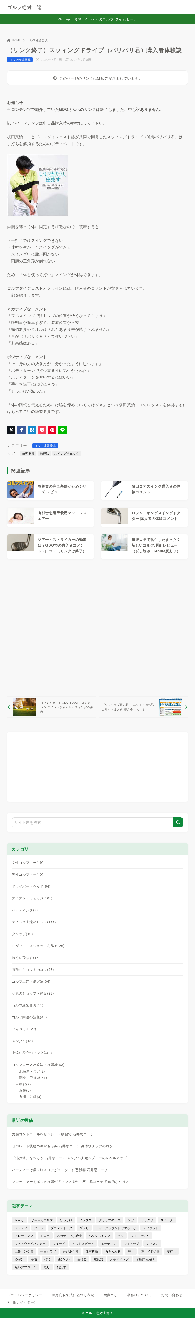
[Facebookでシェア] (21, 430)
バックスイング (99, 1235)
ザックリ (147, 1220)
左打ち (171, 1251)
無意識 (98, 1259)
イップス (85, 1220)
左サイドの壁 (150, 1251)
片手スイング (119, 1259)
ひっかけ (66, 1220)
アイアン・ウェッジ (32, 898)
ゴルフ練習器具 (37, 40)
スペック (167, 1220)
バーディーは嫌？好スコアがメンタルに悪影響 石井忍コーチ (60, 1169)
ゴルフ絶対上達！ (27, 7)
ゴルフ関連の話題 (29, 1017)
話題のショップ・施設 (33, 993)
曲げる (82, 1259)
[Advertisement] (97, 628)
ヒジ (120, 1235)
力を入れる (113, 1251)
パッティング (26, 910)
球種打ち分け (145, 1259)
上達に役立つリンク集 (32, 1052)
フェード (59, 1243)
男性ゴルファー (28, 874)
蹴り (47, 1267)
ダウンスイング (61, 1227)
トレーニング (24, 1235)
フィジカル (24, 1028)
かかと (19, 1220)
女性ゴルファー (28, 862)
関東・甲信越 (33, 1077)
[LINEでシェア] (62, 430)
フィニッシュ (140, 1235)
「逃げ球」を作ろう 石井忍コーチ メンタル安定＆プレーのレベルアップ (69, 1157)
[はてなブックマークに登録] (32, 430)
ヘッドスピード (83, 1243)
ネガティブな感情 (69, 1235)
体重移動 (92, 1251)
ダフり (84, 1227)
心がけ (19, 1259)
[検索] (178, 822)
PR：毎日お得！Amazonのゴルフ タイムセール (98, 18)
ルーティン (109, 1243)
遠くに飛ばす (26, 957)
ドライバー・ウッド (31, 886)
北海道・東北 (32, 1071)
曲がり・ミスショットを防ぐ (38, 945)
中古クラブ (48, 1251)
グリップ (22, 933)
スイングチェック (66, 453)
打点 (47, 1259)
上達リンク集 (24, 1251)
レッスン (152, 1243)
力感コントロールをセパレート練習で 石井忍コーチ (53, 1134)
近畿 (25, 1090)
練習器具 (28, 453)
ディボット (151, 1227)
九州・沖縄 (30, 1096)
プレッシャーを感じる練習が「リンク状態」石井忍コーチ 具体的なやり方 (70, 1181)
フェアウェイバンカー (30, 1243)
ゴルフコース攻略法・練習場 (38, 1064)
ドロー (45, 1235)
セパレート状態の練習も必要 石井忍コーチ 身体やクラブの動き (62, 1145)
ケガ (131, 1220)
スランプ (21, 1227)
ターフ (39, 1227)
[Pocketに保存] (42, 430)
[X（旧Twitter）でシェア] (11, 430)
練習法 (44, 453)
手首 (34, 1259)
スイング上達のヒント (34, 921)
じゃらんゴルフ (42, 1220)
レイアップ (131, 1243)
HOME (16, 40)
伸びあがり (70, 1251)
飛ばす (61, 1267)
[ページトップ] (185, 1308)
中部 (25, 1084)
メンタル (22, 1040)
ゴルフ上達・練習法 (31, 981)
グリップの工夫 (110, 1220)
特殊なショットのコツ (33, 969)
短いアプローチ (25, 1267)
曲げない (64, 1259)
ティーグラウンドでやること (116, 1227)
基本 (131, 1251)
